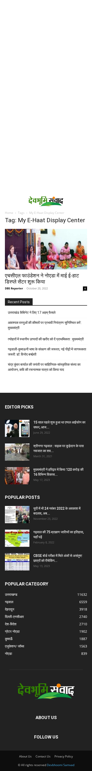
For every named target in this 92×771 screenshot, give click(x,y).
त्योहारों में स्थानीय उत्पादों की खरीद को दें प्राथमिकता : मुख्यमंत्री (46, 339)
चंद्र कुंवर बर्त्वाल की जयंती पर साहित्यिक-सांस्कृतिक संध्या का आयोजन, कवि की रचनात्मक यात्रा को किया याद (44, 367)
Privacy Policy (63, 756)
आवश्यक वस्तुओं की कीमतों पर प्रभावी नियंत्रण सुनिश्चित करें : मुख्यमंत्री (45, 325)
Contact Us (43, 756)
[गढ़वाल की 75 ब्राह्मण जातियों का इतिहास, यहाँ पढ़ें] (17, 538)
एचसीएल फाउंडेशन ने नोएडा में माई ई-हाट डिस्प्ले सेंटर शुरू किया (42, 279)
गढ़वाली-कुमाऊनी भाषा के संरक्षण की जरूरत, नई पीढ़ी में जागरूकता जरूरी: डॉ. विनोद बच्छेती (47, 351)
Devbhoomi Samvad (60, 765)
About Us (25, 756)
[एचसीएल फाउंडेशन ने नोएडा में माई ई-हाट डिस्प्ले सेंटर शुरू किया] (46, 249)
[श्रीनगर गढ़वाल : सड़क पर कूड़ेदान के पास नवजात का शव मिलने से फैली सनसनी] (17, 452)
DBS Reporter (14, 288)
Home (9, 213)
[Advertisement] (46, 48)
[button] (8, 201)
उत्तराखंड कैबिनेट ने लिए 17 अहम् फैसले (31, 313)
